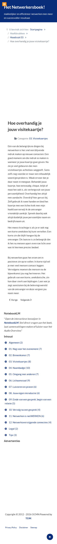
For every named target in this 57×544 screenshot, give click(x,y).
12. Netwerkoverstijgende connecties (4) (29, 422)
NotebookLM (11, 322)
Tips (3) (12, 435)
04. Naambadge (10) (19, 368)
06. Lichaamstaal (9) (19, 380)
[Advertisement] (28, 80)
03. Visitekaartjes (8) (19, 361)
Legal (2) (13, 428)
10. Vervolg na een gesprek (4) (24, 409)
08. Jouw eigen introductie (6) (24, 393)
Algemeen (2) (15, 342)
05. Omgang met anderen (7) (23, 374)
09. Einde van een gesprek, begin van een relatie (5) (28, 401)
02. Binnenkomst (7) (19, 355)
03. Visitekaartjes (38, 138)
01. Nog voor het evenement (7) (25, 349)
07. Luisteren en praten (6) (22, 387)
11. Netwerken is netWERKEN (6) (26, 416)
